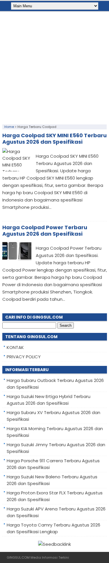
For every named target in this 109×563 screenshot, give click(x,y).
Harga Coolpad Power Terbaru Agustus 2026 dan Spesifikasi (44, 230)
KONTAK (15, 347)
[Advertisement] (54, 66)
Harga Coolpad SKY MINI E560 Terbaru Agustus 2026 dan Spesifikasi (54, 138)
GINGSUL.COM (18, 557)
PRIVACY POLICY (24, 357)
